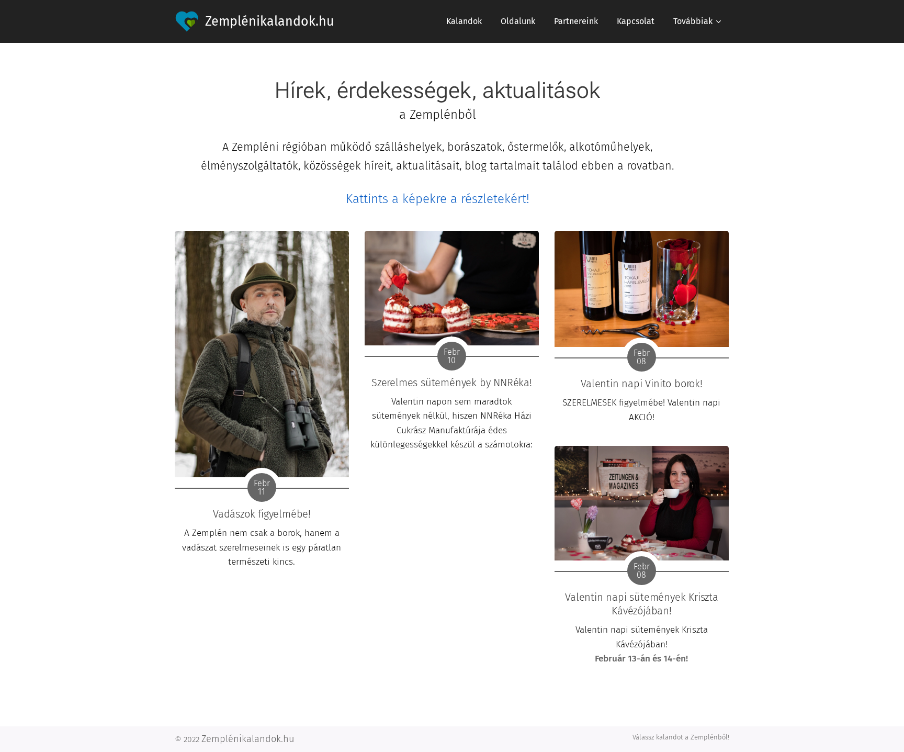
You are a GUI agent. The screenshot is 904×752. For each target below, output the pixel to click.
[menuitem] (464, 21)
